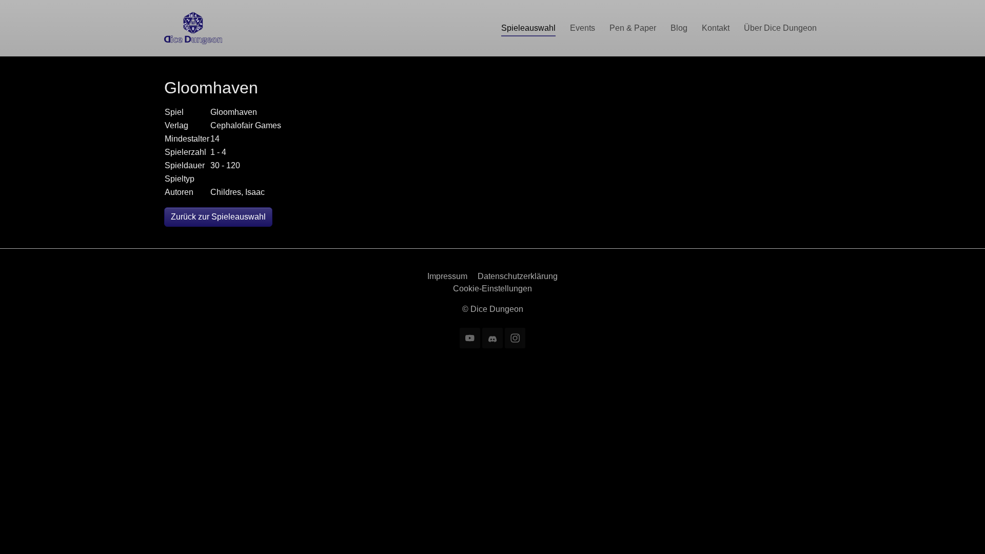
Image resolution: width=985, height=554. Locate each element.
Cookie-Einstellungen (492, 288)
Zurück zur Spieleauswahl (218, 216)
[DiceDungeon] (193, 28)
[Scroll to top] (962, 531)
